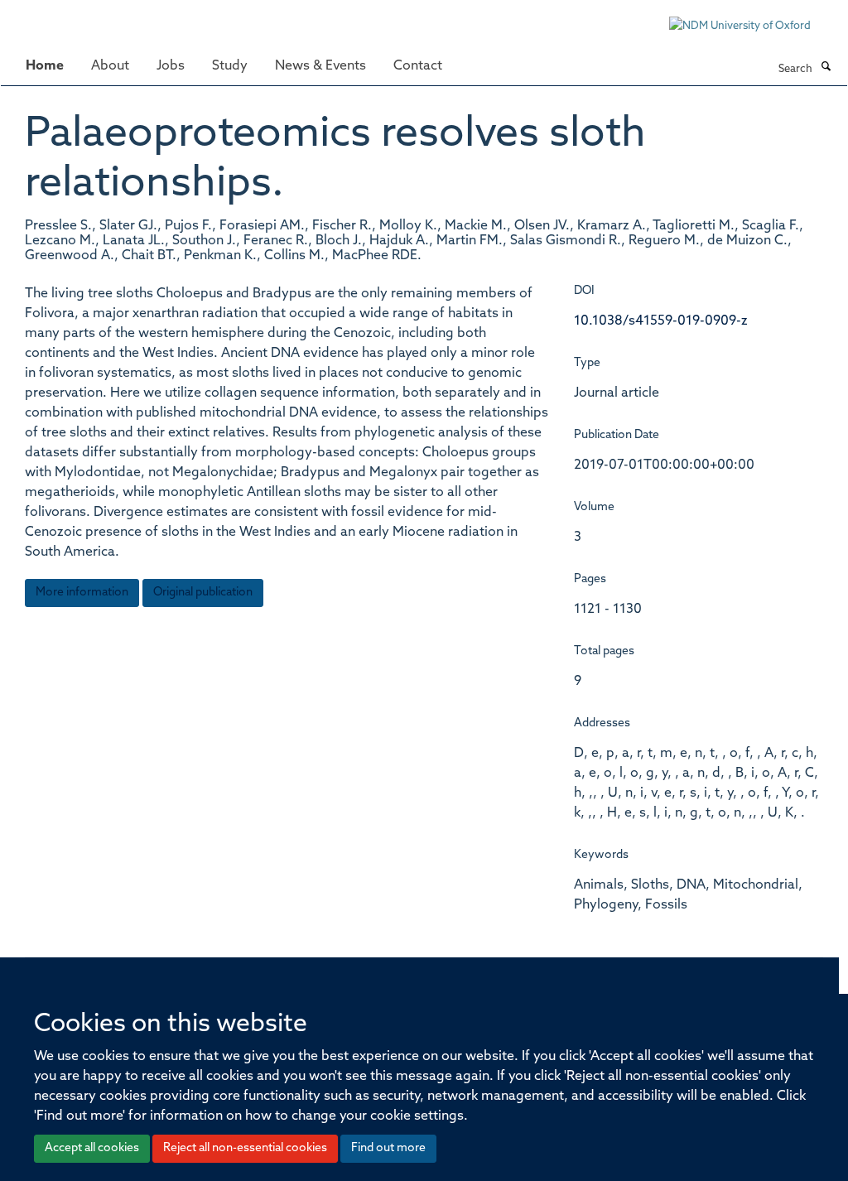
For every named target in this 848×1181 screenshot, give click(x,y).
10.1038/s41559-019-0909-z (661, 321)
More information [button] (82, 592)
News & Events (320, 66)
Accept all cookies (92, 1148)
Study (230, 66)
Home (45, 66)
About (110, 66)
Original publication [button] (203, 592)
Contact (417, 66)
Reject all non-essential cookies (245, 1148)
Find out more (388, 1148)
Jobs (171, 66)
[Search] (826, 68)
